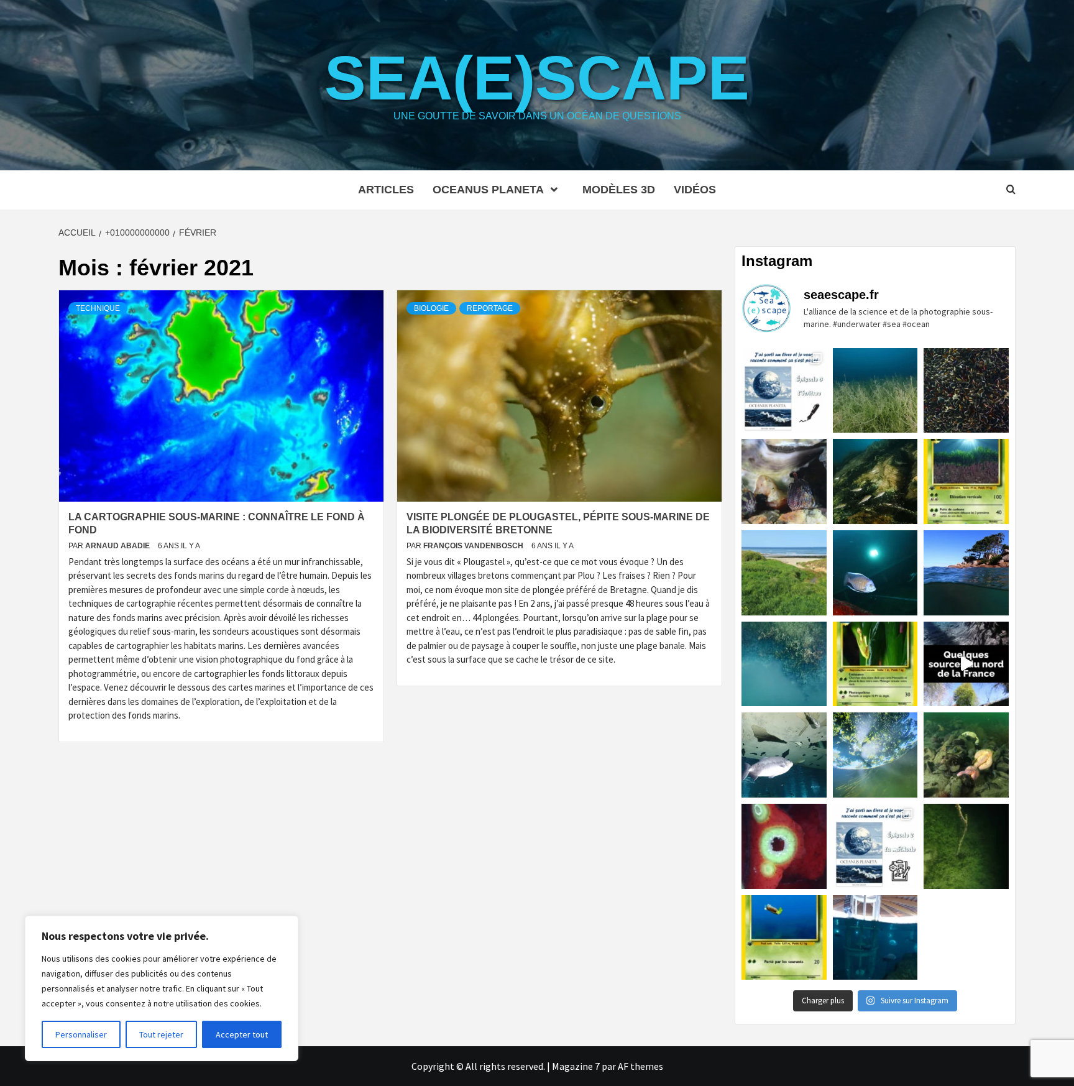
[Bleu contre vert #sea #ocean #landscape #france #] (784, 572)
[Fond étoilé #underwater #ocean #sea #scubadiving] (966, 755)
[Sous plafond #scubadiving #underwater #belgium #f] (784, 755)
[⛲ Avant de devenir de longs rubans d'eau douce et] (966, 664)
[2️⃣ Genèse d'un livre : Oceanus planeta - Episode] (875, 846)
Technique (98, 308)
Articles (386, 189)
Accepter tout (242, 1034)
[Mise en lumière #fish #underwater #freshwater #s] (875, 572)
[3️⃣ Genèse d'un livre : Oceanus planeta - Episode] (784, 390)
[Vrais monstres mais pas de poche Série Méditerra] (966, 481)
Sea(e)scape (537, 78)
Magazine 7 (576, 1066)
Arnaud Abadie (118, 545)
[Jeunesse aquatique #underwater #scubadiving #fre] (875, 481)
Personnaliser (81, 1034)
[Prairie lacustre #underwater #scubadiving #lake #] (875, 390)
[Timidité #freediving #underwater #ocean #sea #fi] (784, 481)
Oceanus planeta (488, 189)
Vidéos (695, 189)
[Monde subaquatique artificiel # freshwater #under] (875, 937)
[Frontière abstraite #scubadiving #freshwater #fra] (784, 664)
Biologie (431, 308)
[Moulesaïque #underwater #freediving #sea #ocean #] (966, 390)
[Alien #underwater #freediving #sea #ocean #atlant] (784, 846)
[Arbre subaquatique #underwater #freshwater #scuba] (966, 846)
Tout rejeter (161, 1034)
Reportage (490, 308)
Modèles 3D (618, 189)
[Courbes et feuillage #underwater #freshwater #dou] (875, 755)
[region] (161, 988)
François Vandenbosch (474, 545)
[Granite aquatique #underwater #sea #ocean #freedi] (966, 572)
